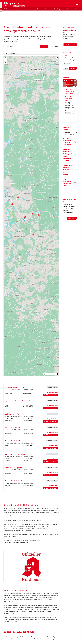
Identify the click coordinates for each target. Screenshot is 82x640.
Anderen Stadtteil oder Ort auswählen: (14, 50)
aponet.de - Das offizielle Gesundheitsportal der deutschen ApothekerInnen (14, 4)
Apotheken (15, 9)
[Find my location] (57, 58)
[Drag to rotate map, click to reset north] (5, 62)
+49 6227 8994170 (29, 432)
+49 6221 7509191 (29, 405)
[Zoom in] (5, 58)
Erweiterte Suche (53, 46)
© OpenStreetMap (52, 374)
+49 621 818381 (28, 472)
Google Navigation (52, 392)
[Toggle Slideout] (76, 3)
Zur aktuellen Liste (70, 44)
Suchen (44, 46)
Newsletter (48, 9)
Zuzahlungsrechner (59, 9)
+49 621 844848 (28, 445)
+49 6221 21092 (28, 418)
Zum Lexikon (71, 218)
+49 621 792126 (28, 458)
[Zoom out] (5, 60)
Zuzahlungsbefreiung (73, 9)
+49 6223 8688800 (29, 485)
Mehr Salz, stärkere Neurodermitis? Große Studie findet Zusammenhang (67, 182)
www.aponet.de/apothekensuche (18, 542)
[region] (31, 216)
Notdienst (6, 9)
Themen (39, 9)
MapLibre (45, 374)
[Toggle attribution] (57, 374)
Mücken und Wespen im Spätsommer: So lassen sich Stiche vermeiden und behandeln (68, 155)
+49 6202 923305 (29, 392)
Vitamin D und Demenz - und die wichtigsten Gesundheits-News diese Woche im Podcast (69, 95)
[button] (24, 220)
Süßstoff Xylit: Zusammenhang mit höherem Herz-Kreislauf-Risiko (67, 142)
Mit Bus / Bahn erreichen (51, 394)
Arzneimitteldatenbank (27, 9)
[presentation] (77, 9)
